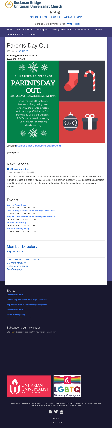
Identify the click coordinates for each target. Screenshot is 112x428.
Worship (40, 29)
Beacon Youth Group (16, 205)
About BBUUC (24, 29)
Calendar (67, 17)
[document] (56, 159)
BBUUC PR (23, 51)
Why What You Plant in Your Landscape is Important (31, 216)
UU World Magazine (16, 263)
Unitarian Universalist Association (23, 259)
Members (34, 17)
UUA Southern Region (18, 266)
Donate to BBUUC (15, 34)
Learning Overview (60, 29)
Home (10, 29)
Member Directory (22, 246)
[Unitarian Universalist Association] (30, 386)
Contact (78, 17)
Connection (81, 29)
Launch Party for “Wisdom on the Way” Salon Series (31, 211)
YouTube (74, 24)
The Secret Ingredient (18, 169)
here (13, 332)
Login (56, 418)
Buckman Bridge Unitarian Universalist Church (38, 146)
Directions (55, 17)
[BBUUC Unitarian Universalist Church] (56, 5)
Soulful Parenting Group (18, 228)
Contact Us (56, 422)
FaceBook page (14, 269)
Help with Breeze (15, 251)
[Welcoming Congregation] (68, 386)
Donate (43, 17)
